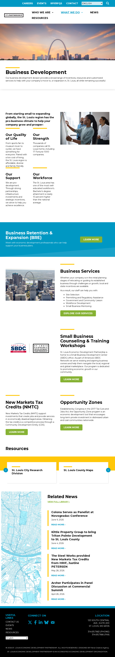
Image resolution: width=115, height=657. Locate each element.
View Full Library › (59, 501)
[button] (108, 3)
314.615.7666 (98, 634)
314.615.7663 (94, 631)
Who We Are (41, 12)
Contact (72, 3)
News (94, 12)
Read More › (58, 524)
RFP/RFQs (56, 3)
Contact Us (12, 622)
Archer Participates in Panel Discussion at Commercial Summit (72, 586)
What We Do (70, 12)
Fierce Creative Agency (100, 648)
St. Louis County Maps (78, 470)
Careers (27, 3)
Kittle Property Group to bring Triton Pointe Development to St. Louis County (73, 535)
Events (41, 3)
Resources (40, 18)
